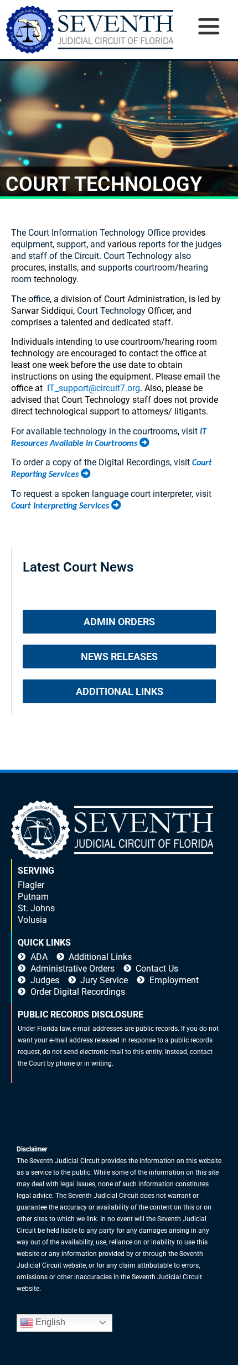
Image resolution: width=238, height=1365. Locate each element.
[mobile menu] (208, 40)
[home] (89, 30)
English (49, 1322)
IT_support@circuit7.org (93, 388)
